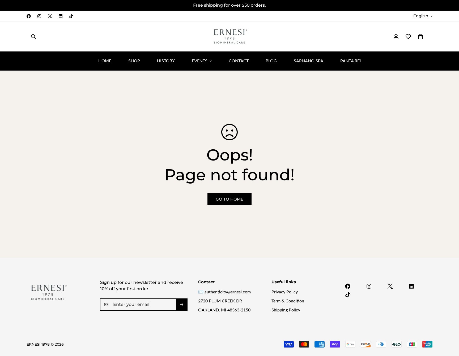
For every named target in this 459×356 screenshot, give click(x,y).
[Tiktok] (71, 16)
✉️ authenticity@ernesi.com (224, 292)
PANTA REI (350, 61)
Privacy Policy (284, 292)
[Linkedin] (60, 16)
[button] (420, 37)
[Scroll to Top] (449, 327)
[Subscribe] (182, 304)
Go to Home (229, 199)
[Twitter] (50, 16)
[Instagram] (39, 16)
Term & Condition (287, 301)
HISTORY (166, 61)
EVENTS (199, 61)
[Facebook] (29, 16)
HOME (104, 61)
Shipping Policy (285, 310)
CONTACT (239, 61)
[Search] (33, 36)
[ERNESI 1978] (229, 36)
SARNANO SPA (308, 61)
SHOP (134, 61)
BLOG (271, 61)
